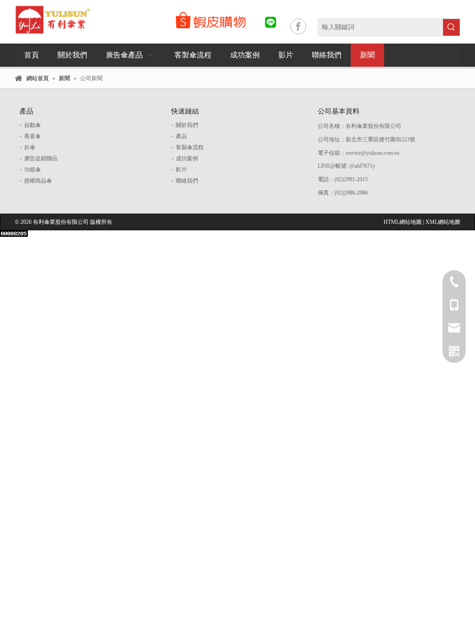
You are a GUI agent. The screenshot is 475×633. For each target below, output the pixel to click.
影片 (181, 169)
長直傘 (32, 136)
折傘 (29, 147)
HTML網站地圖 (403, 222)
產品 (181, 136)
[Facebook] (298, 26)
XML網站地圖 (442, 222)
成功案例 (187, 158)
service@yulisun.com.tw (373, 153)
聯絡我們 (187, 180)
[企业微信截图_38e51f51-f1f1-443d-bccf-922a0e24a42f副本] (210, 20)
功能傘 (32, 169)
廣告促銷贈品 (41, 158)
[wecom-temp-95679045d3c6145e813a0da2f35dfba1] (270, 22)
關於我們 (187, 125)
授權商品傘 (38, 180)
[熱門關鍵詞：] (451, 27)
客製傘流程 (190, 147)
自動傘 (32, 125)
